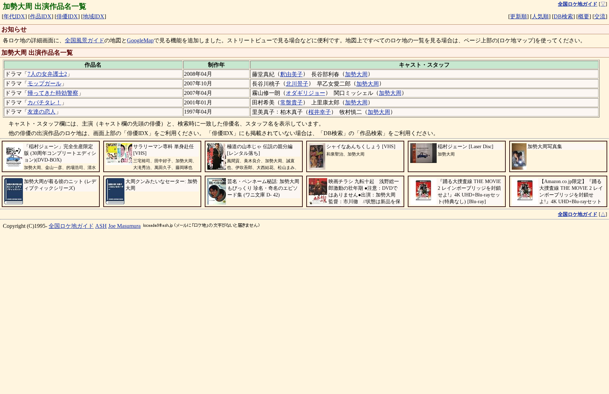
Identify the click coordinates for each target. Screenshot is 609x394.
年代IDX (14, 16)
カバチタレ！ (44, 102)
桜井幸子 (319, 112)
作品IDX (40, 16)
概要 (583, 16)
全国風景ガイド (84, 40)
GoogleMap (140, 40)
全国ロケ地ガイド (71, 226)
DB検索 (563, 16)
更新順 (518, 16)
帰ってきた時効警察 (52, 93)
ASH (101, 226)
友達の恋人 (41, 112)
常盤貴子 (291, 102)
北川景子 (297, 84)
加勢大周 (356, 74)
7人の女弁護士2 (47, 74)
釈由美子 (291, 74)
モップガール (44, 83)
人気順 (540, 16)
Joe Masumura (124, 226)
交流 (599, 16)
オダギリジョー (305, 93)
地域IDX (93, 16)
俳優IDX (67, 16)
